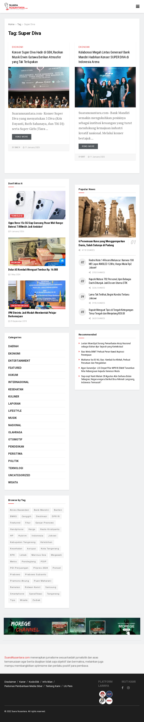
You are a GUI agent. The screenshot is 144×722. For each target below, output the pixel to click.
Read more (21, 137)
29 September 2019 (18, 321)
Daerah (13, 346)
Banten (58, 510)
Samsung (50, 587)
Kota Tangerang (50, 548)
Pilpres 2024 (40, 568)
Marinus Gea (39, 555)
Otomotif (15, 439)
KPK (12, 555)
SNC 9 (17, 147)
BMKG (13, 516)
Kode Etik (34, 681)
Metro (13, 561)
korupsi (31, 548)
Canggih (26, 516)
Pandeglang (29, 561)
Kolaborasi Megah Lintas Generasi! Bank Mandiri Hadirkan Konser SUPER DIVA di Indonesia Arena (104, 57)
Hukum (13, 374)
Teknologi (17, 216)
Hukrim (22, 536)
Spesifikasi (35, 594)
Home (11, 24)
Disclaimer (10, 681)
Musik (12, 417)
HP (12, 536)
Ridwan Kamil (32, 587)
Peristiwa (15, 453)
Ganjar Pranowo (44, 523)
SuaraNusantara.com (17, 657)
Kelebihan (46, 542)
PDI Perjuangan (19, 568)
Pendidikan (16, 446)
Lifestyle (15, 410)
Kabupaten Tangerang (23, 542)
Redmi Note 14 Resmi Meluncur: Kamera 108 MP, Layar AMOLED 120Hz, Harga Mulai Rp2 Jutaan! (111, 264)
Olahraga (15, 432)
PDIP (43, 561)
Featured (15, 367)
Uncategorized (19, 306)
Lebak (23, 555)
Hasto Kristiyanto (50, 529)
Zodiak (36, 600)
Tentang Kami (53, 686)
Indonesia (37, 536)
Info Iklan (47, 681)
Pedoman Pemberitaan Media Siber (23, 686)
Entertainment (19, 360)
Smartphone (17, 594)
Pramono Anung (19, 581)
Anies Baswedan (19, 510)
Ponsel (57, 568)
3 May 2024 (15, 275)
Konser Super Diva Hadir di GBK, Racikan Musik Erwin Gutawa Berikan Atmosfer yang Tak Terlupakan (37, 57)
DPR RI (56, 516)
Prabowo (15, 574)
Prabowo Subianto (35, 574)
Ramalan (15, 587)
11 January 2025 (32, 147)
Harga (31, 529)
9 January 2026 (17, 231)
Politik (13, 461)
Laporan (14, 403)
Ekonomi (17, 47)
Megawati (56, 555)
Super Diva (29, 24)
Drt (83, 157)
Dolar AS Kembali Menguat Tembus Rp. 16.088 (33, 269)
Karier (22, 681)
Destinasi (41, 516)
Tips (12, 600)
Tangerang (53, 594)
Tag (19, 24)
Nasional (14, 425)
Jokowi (52, 536)
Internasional (18, 382)
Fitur (28, 523)
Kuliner (13, 396)
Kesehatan (15, 389)
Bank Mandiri (41, 510)
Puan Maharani (42, 581)
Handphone (17, 529)
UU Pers (68, 686)
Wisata (13, 482)
